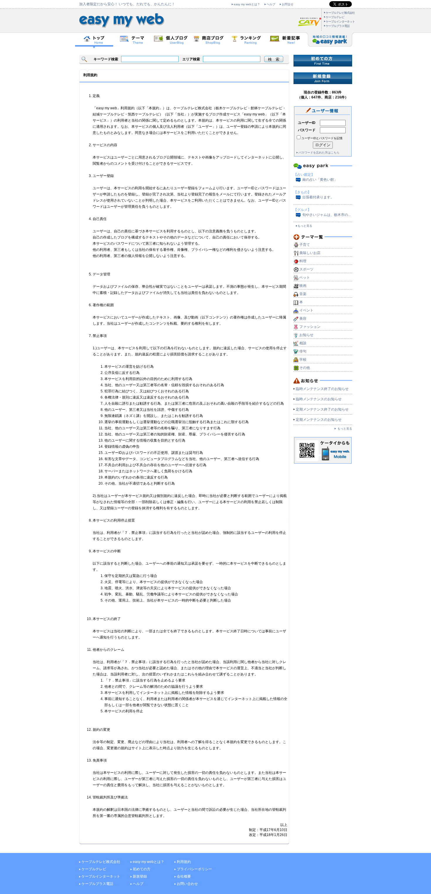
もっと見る (305, 225)
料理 (302, 261)
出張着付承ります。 (318, 197)
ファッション (309, 327)
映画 (302, 286)
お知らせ (306, 335)
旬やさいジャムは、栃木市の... (326, 215)
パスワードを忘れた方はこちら (319, 152)
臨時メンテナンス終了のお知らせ (322, 389)
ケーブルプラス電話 (337, 26)
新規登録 (140, 876)
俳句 (302, 351)
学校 (302, 359)
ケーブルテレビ (335, 17)
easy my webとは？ (247, 4)
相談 (302, 343)
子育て (304, 245)
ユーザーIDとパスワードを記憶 (321, 138)
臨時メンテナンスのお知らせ (319, 399)
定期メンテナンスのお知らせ (319, 420)
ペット (304, 277)
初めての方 (141, 869)
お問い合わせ (187, 884)
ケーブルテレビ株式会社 (340, 12)
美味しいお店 (309, 253)
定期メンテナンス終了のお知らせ (322, 409)
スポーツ (306, 269)
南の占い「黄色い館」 (319, 180)
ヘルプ (271, 4)
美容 (302, 318)
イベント (306, 310)
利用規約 (184, 862)
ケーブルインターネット (340, 21)
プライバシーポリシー (194, 869)
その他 (304, 368)
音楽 (302, 294)
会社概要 (184, 876)
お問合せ (287, 4)
